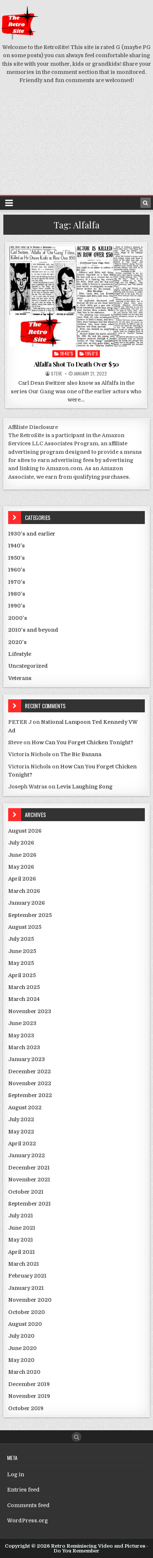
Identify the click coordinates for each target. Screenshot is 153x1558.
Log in (15, 1474)
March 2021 (23, 1264)
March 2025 (24, 987)
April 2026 (22, 879)
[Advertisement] (76, 143)
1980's (16, 594)
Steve (56, 373)
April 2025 (22, 975)
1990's (16, 606)
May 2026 (21, 867)
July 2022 (21, 1119)
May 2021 (20, 1240)
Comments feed (28, 1505)
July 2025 (21, 939)
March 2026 (24, 891)
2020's (17, 642)
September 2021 (29, 1204)
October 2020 (26, 1312)
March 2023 (24, 1047)
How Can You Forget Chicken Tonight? (82, 742)
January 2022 (26, 1155)
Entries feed (23, 1490)
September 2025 (30, 915)
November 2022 (29, 1083)
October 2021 (25, 1192)
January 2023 (26, 1059)
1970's (16, 582)
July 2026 (21, 843)
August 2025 (24, 927)
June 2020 (22, 1348)
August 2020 (25, 1324)
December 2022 (29, 1071)
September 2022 (30, 1095)
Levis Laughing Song (84, 787)
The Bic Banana (80, 754)
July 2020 (21, 1336)
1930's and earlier (31, 534)
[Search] (145, 203)
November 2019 (29, 1396)
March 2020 (24, 1372)
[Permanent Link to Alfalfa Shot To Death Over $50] (76, 296)
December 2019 (29, 1384)
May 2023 (21, 1035)
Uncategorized (28, 666)
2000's (17, 618)
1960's (16, 570)
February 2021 (27, 1276)
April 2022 (22, 1143)
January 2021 (26, 1288)
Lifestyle (19, 654)
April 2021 (21, 1252)
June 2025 (22, 951)
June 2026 (22, 855)
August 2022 (25, 1107)
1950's (91, 353)
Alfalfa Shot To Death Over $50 (76, 364)
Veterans (20, 678)
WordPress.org (27, 1520)
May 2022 (21, 1132)
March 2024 (24, 999)
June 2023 (22, 1023)
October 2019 (25, 1408)
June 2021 (21, 1228)
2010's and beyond (33, 630)
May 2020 (21, 1360)
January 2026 (26, 903)
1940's (67, 353)
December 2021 (29, 1168)
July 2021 (20, 1216)
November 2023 (29, 1011)
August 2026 (25, 831)
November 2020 (30, 1300)
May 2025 (21, 963)
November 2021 (29, 1180)
